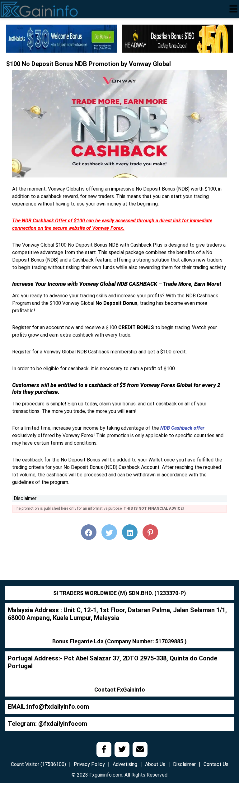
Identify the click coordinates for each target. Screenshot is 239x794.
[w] (61, 38)
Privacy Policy (89, 764)
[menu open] (233, 9)
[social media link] (103, 749)
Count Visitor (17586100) (38, 764)
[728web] (177, 38)
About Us (155, 764)
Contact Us (216, 764)
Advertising (125, 764)
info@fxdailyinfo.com (58, 706)
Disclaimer (184, 764)
